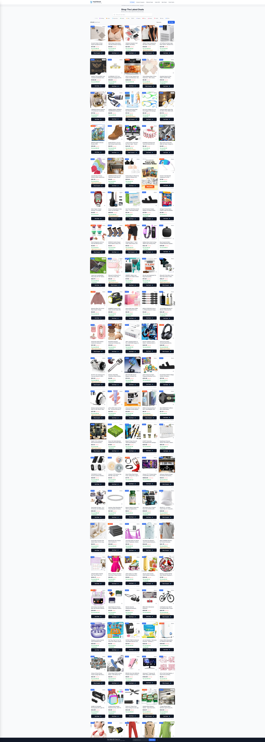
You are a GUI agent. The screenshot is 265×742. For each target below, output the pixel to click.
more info (142, 5)
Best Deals (164, 2)
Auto (162, 18)
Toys (145, 18)
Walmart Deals (149, 2)
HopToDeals (97, 2)
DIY (133, 18)
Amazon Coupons (140, 2)
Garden (122, 18)
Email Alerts (171, 2)
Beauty (150, 18)
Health (156, 18)
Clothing (102, 18)
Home (108, 18)
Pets (128, 18)
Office (168, 18)
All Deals (132, 2)
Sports (139, 18)
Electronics (115, 18)
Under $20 (157, 2)
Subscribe (152, 739)
